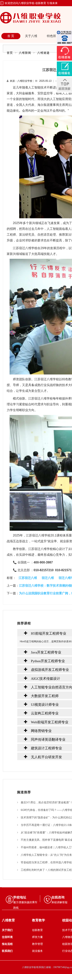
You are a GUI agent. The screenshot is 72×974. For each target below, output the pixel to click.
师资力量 (37, 937)
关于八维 (31, 36)
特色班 (51, 36)
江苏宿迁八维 (28, 577)
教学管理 (37, 944)
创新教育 (37, 930)
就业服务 (37, 951)
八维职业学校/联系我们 (34, 967)
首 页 (10, 36)
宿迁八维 (48, 577)
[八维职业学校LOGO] (30, 17)
